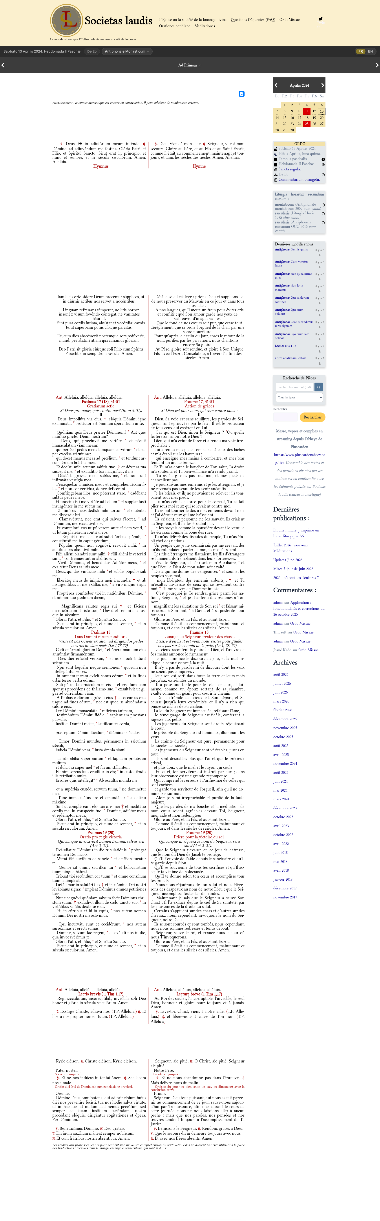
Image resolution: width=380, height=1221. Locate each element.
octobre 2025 (283, 737)
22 (284, 123)
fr (360, 51)
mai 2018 (280, 861)
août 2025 (280, 745)
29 (284, 129)
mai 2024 (280, 790)
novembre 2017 (285, 897)
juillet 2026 (282, 683)
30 (292, 129)
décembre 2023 (285, 808)
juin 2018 (280, 852)
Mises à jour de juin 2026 (293, 569)
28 (277, 129)
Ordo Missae (290, 19)
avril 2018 (281, 870)
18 (307, 117)
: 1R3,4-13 (285, 346)
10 (299, 110)
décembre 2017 (285, 888)
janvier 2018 (282, 879)
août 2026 (280, 674)
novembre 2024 (285, 763)
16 (292, 117)
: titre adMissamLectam (291, 358)
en (370, 51)
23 (292, 123)
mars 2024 (281, 799)
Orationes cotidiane (174, 26)
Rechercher (280, 409)
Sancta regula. (290, 169)
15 (284, 117)
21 (277, 123)
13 (321, 110)
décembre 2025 (285, 719)
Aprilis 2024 (299, 85)
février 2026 (282, 710)
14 (277, 117)
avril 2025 (281, 754)
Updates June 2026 (287, 560)
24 (299, 123)
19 (314, 117)
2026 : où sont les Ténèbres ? (296, 577)
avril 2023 (281, 826)
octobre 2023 (283, 817)
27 (321, 123)
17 (299, 117)
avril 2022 (281, 843)
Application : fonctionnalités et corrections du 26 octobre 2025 (299, 608)
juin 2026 (280, 692)
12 (314, 110)
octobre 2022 (283, 834)
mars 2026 (281, 701)
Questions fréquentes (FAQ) (253, 19)
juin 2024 (280, 781)
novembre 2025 (285, 728)
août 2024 (280, 772)
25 (307, 123)
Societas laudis (119, 20)
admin (278, 602)
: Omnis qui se (291, 249)
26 (314, 123)
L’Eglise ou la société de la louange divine (193, 19)
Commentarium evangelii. (299, 179)
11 (307, 110)
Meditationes (205, 26)
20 (321, 117)
